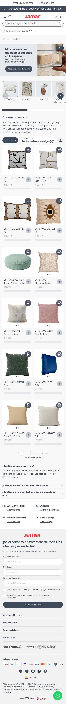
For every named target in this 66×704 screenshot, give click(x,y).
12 (36, 453)
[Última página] (46, 452)
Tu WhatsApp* (9, 567)
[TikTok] (45, 671)
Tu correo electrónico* (12, 578)
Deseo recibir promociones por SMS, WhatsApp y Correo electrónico (33, 590)
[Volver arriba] (58, 686)
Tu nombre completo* (12, 557)
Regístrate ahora (33, 605)
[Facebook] (27, 671)
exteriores (13, 477)
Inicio (5, 39)
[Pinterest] (39, 671)
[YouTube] (33, 671)
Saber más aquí (13, 510)
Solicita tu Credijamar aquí (49, 9)
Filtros (13, 140)
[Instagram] (21, 671)
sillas (46, 474)
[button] (61, 16)
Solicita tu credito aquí (50, 510)
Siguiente (42, 452)
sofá (43, 122)
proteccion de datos (31, 595)
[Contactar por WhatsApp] (57, 695)
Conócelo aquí (46, 522)
